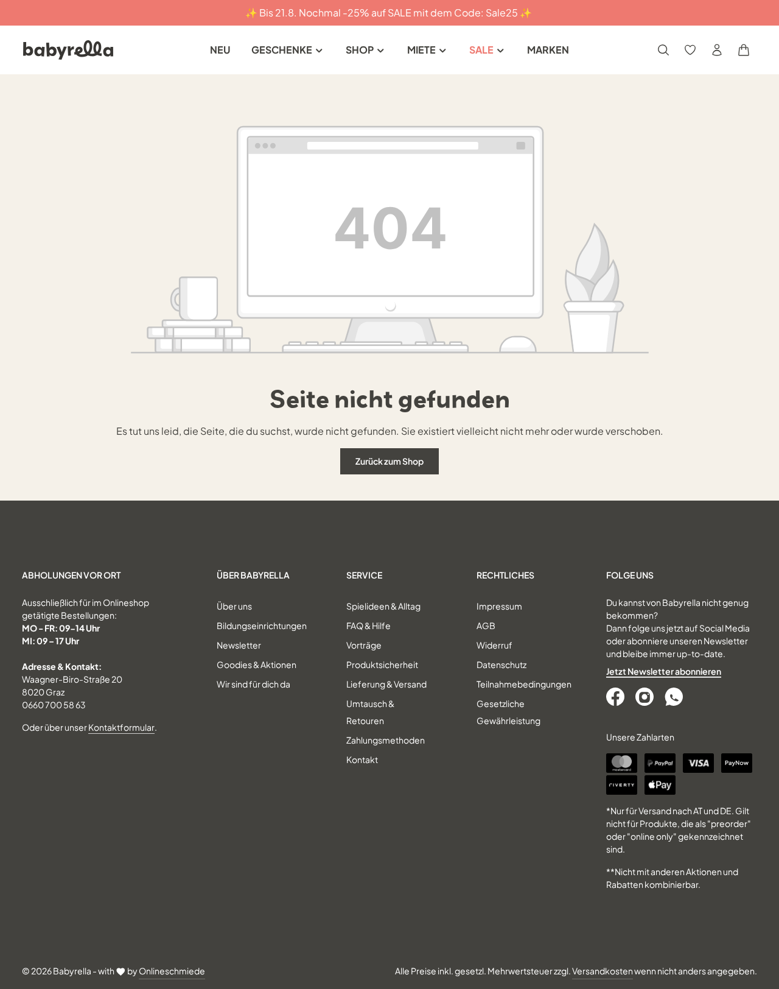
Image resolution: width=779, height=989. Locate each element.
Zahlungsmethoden (385, 739)
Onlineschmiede (172, 970)
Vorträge (364, 644)
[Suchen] (663, 50)
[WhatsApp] (675, 696)
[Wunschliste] (690, 50)
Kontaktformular (121, 727)
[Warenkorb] (744, 50)
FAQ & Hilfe (368, 625)
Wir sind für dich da (253, 683)
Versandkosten (602, 970)
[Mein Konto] (717, 50)
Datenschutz (501, 664)
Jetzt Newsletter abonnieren (663, 671)
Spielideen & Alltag (383, 605)
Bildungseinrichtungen (262, 625)
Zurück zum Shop (389, 461)
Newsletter (239, 644)
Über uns (234, 605)
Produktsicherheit (382, 664)
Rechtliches (505, 574)
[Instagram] (645, 696)
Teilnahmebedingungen (524, 683)
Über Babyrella (253, 574)
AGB (486, 625)
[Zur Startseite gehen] (68, 50)
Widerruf (494, 644)
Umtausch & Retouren (370, 712)
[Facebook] (616, 696)
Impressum (499, 605)
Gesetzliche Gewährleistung (508, 712)
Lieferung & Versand (386, 683)
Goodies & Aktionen (256, 664)
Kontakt (362, 759)
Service (364, 574)
